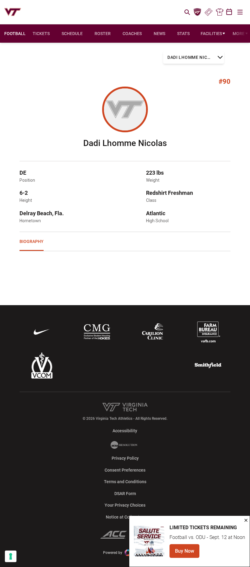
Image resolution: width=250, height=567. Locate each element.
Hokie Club (197, 12)
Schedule (72, 33)
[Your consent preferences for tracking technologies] (10, 556)
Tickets (208, 12)
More (239, 33)
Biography (32, 241)
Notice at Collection (125, 517)
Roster (103, 33)
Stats (183, 33)
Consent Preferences (125, 470)
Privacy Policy (125, 458)
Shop (219, 12)
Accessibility (124, 430)
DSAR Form (125, 493)
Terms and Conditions (125, 481)
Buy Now (187, 553)
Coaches (132, 33)
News (159, 33)
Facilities (211, 33)
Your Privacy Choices (125, 505)
